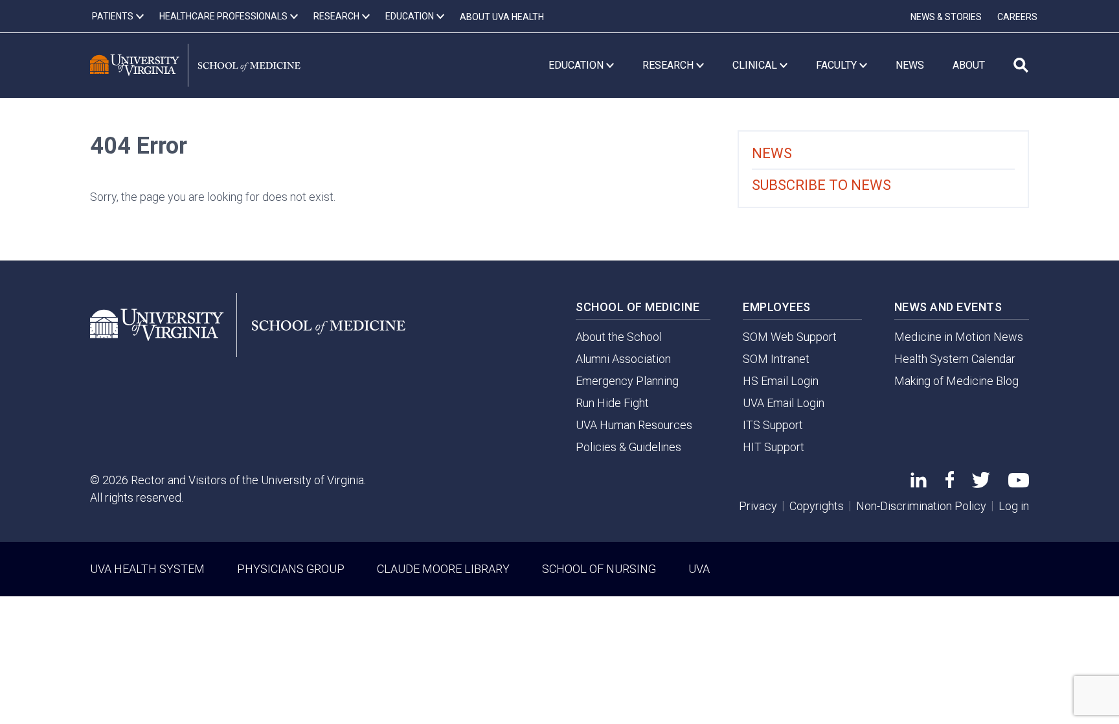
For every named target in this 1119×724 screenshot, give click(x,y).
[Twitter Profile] (981, 484)
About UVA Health (502, 17)
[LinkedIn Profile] (918, 483)
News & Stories (946, 17)
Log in (1014, 506)
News (772, 153)
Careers (1017, 17)
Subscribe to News (821, 185)
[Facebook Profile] (949, 484)
